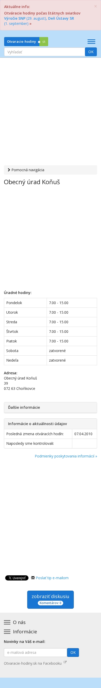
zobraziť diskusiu (50, 599)
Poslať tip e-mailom (52, 577)
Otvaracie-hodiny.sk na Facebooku (34, 663)
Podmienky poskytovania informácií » (66, 456)
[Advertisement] (50, 112)
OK (90, 51)
